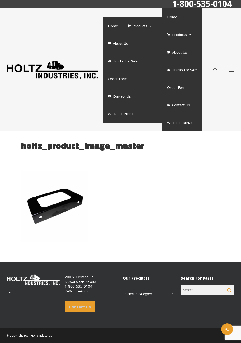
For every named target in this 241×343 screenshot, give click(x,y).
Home (113, 25)
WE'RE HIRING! (120, 114)
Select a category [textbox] (138, 294)
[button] (231, 69)
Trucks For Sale (125, 61)
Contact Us (122, 96)
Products (140, 25)
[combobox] (149, 294)
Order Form (117, 78)
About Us (120, 43)
